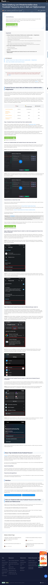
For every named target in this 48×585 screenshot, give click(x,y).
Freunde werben (4, 575)
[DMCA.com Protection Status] (7, 582)
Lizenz (21, 565)
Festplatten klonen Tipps (12, 572)
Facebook (6, 455)
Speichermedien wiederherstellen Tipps (14, 565)
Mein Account (22, 570)
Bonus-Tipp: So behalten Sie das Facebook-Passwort (15, 61)
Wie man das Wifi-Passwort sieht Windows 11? (12, 543)
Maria (5, 10)
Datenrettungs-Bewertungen (32, 562)
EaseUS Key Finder (32, 124)
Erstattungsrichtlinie (23, 562)
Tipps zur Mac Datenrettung (13, 562)
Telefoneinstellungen (8, 115)
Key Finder (20, 10)
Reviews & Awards (5, 562)
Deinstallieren (22, 560)
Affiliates (3, 567)
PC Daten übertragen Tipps (13, 573)
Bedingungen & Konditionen (22, 568)
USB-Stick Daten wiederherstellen (30, 568)
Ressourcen (11, 557)
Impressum (3, 560)
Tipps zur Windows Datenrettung (14, 560)
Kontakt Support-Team (4, 573)
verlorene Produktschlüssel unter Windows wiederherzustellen (24, 209)
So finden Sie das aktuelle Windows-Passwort (34, 537)
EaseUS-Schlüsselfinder (9, 109)
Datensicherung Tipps (12, 568)
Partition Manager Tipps (12, 570)
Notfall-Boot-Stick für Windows (33, 565)
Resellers (3, 565)
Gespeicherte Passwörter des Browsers (7, 112)
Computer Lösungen (31, 560)
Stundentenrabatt (4, 569)
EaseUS (36, 81)
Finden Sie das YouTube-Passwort (28, 495)
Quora (10, 74)
